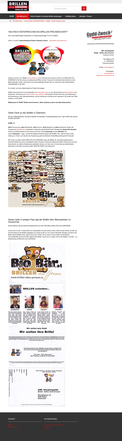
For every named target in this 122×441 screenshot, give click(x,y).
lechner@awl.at (109, 67)
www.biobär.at (32, 78)
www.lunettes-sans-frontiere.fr (35, 94)
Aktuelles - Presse (85, 16)
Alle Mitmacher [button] (22, 16)
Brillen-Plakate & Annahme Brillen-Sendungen (46, 16)
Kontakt (10, 425)
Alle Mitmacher (17, 21)
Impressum (47, 427)
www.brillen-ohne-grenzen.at (58, 40)
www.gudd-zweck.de (43, 92)
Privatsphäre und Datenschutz (53, 425)
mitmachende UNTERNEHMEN (34, 21)
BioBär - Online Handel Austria (55, 21)
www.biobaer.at (21, 129)
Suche (46, 429)
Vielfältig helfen (70, 16)
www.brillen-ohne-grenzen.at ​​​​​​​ (105, 75)
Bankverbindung (13, 427)
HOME (12, 16)
